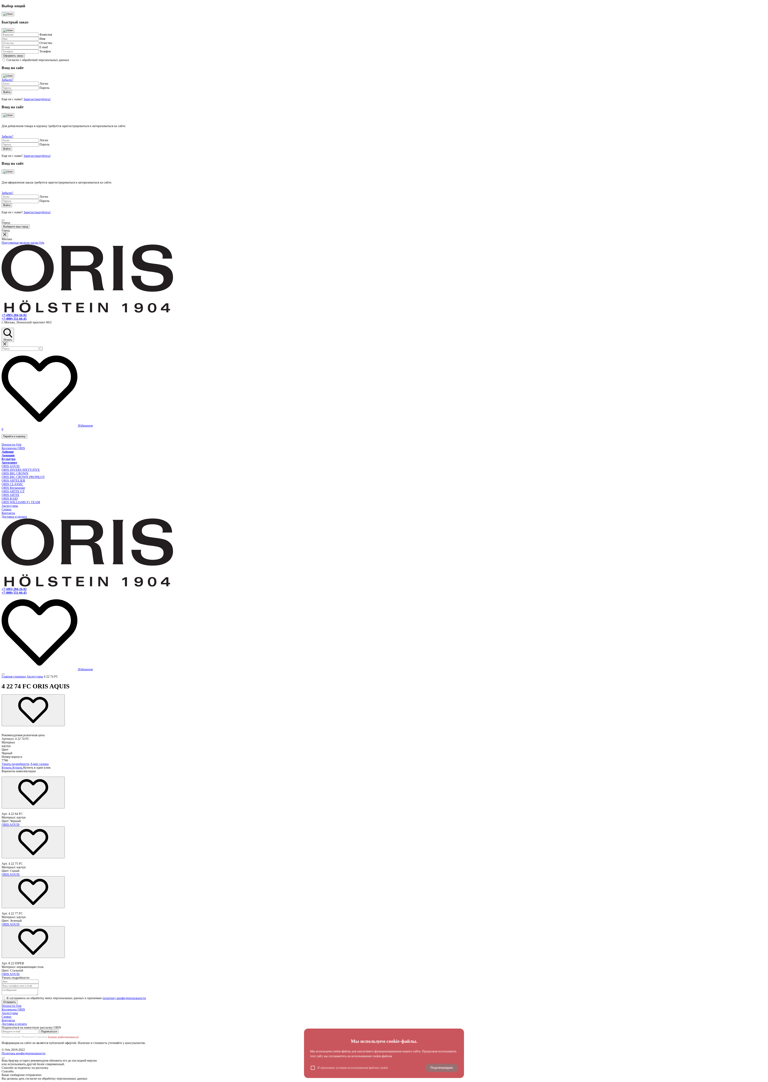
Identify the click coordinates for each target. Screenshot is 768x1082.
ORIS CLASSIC (12, 484)
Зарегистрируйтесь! (37, 99)
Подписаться (49, 1031)
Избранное (85, 425)
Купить (7, 767)
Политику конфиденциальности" (63, 1037)
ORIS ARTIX (10, 495)
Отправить (9, 1002)
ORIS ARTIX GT (13, 491)
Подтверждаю (441, 1067)
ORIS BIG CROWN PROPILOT (23, 477)
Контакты (8, 513)
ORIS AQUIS (11, 466)
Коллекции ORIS (13, 448)
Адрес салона (39, 764)
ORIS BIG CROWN (15, 473)
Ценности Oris (11, 444)
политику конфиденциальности (124, 998)
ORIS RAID (10, 498)
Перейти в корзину (14, 436)
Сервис (7, 509)
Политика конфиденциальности (23, 1053)
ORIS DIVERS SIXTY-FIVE (21, 469)
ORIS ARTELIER (13, 480)
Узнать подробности (15, 764)
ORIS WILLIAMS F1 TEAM (21, 502)
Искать (8, 339)
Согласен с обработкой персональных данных (37, 60)
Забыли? (7, 79)
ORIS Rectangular (13, 487)
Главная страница (14, 676)
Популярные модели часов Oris (23, 242)
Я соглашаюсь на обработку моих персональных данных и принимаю (76, 998)
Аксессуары (10, 505)
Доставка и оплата (14, 516)
